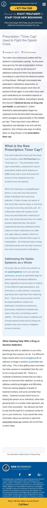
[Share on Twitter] (29, 474)
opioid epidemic (15, 271)
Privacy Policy (35, 454)
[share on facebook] (19, 474)
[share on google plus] (38, 474)
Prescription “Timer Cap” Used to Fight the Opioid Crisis (20, 40)
